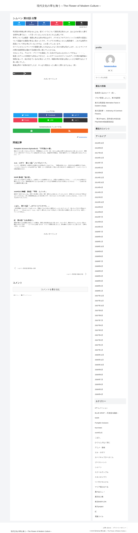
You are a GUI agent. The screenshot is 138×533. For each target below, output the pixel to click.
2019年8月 (99, 148)
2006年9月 (99, 370)
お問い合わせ (107, 527)
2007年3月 (99, 340)
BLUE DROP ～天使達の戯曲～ (107, 413)
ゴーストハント (101, 462)
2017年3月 (99, 153)
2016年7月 (99, 163)
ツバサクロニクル (101, 482)
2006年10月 (99, 365)
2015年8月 (99, 173)
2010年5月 (99, 222)
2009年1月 (99, 242)
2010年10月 (99, 202)
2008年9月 (99, 251)
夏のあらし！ (100, 492)
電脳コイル (99, 516)
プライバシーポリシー (119, 527)
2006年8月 (99, 375)
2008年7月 (99, 261)
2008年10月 (99, 246)
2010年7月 (99, 217)
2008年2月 (99, 286)
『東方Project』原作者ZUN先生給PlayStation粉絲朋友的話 (108, 120)
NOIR (97, 418)
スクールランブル (101, 472)
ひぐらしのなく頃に (102, 442)
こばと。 (98, 438)
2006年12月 (99, 355)
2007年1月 (99, 350)
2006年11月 (99, 360)
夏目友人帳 (99, 497)
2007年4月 (99, 335)
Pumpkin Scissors (101, 423)
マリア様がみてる (101, 487)
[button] (124, 78)
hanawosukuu (110, 66)
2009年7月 (99, 232)
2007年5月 (99, 330)
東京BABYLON (100, 502)
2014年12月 (99, 177)
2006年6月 (99, 384)
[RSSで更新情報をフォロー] (69, 131)
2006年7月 (99, 379)
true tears (98, 428)
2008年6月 (99, 266)
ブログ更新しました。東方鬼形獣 (107, 98)
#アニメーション (18, 73)
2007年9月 (99, 310)
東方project (99, 507)
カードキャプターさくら (104, 457)
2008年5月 (99, 271)
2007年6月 (99, 325)
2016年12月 (99, 158)
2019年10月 (99, 143)
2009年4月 (99, 237)
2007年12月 (99, 296)
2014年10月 (99, 182)
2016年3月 (99, 168)
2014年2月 (99, 192)
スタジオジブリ (101, 477)
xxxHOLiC (99, 433)
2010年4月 (99, 227)
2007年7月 (99, 320)
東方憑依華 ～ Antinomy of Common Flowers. (108, 112)
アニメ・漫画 (100, 447)
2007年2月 (99, 345)
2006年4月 (99, 394)
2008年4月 (99, 276)
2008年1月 (99, 291)
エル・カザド (100, 452)
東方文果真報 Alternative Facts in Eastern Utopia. (107, 104)
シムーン (28, 73)
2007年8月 (99, 315)
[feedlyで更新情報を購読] (31, 131)
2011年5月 (99, 197)
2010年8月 (99, 212)
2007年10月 (99, 306)
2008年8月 (99, 256)
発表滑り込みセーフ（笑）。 (106, 93)
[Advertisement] (50, 93)
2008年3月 (99, 281)
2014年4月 (99, 187)
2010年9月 (99, 207)
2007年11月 (99, 301)
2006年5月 (99, 389)
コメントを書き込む (50, 289)
